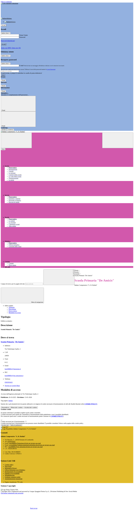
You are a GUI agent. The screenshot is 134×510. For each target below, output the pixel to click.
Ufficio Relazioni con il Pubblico (15, 470)
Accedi (3, 25)
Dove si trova (13, 311)
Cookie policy (9, 464)
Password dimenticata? (8, 41)
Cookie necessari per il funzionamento (13, 421)
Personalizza (5, 407)
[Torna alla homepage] (67, 132)
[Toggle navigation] (16, 140)
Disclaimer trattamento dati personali (12, 493)
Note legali (8, 466)
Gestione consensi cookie (12, 477)
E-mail (21, 65)
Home (76, 270)
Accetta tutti (31, 407)
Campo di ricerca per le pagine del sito (13, 284)
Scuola (76, 272)
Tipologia (12, 307)
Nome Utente (23, 35)
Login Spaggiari (51, 69)
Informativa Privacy (11, 468)
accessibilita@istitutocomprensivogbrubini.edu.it (32, 445)
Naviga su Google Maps (12, 385)
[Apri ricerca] (117, 140)
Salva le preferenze (15, 425)
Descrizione (12, 309)
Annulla (4, 129)
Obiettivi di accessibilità (12, 473)
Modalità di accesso (15, 313)
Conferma (10, 129)
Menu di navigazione (37, 302)
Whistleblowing (10, 475)
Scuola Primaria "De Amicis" (13, 342)
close (3, 149)
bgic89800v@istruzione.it (13, 369)
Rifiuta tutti (17, 407)
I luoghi (76, 274)
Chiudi (3, 80)
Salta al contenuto (6, 1)
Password (22, 37)
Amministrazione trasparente (13, 479)
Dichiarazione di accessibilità (14, 472)
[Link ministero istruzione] (9, 3)
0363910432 (9, 382)
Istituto (10, 400)
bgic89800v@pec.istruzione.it (14, 375)
